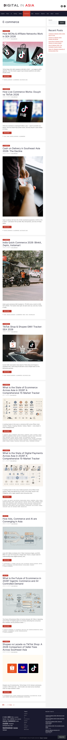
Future (16, 630)
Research (37, 13)
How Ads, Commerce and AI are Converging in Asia (20, 520)
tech (27, 314)
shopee (21, 439)
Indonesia (8, 437)
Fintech (25, 501)
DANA (13, 501)
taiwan (8, 441)
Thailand (16, 441)
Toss (9, 506)
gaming (12, 719)
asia (5, 136)
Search (50, 20)
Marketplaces (6, 438)
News (7, 13)
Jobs (48, 13)
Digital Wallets (19, 501)
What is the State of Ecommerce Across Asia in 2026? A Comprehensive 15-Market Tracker (21, 390)
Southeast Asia (23, 79)
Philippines (39, 438)
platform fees (33, 695)
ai (10, 563)
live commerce (26, 437)
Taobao (12, 441)
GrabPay (37, 501)
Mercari (17, 438)
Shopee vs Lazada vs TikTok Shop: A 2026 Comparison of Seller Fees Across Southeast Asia (22, 647)
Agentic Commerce (8, 629)
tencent (32, 564)
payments (21, 504)
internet (5, 721)
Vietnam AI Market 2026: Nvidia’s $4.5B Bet (55, 718)
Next (11, 704)
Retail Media (26, 564)
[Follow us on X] (65, 6)
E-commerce (26, 13)
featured (4, 718)
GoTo (33, 435)
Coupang (35, 434)
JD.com (16, 437)
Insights (2, 13)
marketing (11, 721)
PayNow (27, 504)
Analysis (18, 563)
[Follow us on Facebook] (62, 6)
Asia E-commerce (13, 434)
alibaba (14, 563)
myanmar (25, 438)
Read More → (7, 76)
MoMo (20, 438)
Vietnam (37, 441)
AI (11, 13)
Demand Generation (34, 629)
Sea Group (16, 439)
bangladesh (21, 434)
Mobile (20, 13)
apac (5, 314)
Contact (57, 13)
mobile (5, 723)
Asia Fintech (16, 500)
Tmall (27, 441)
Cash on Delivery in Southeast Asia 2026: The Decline (21, 149)
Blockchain (26, 729)
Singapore (26, 439)
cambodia (26, 434)
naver (29, 438)
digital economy (8, 79)
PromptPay (5, 505)
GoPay (33, 501)
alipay (5, 500)
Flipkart (30, 435)
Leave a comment (8, 566)
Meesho (12, 438)
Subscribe (61, 737)
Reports (43, 13)
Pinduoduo (5, 439)
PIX (40, 504)
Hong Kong (38, 435)
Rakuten (11, 439)
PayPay (31, 504)
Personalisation (23, 630)
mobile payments (37, 502)
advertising (7, 563)
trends (15, 728)
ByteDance (26, 563)
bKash (28, 500)
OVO (18, 504)
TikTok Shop (22, 441)
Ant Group (10, 500)
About (52, 13)
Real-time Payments (20, 505)
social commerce (33, 439)
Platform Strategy (18, 564)
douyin (18, 435)
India (24, 314)
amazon (6, 434)
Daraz (14, 435)
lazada (20, 437)
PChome (34, 438)
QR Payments (12, 505)
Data (32, 13)
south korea (35, 505)
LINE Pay (25, 502)
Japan (12, 437)
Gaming (15, 13)
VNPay (18, 506)
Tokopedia (32, 441)
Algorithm (18, 629)
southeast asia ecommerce (16, 696)
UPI (11, 506)
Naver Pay (13, 504)
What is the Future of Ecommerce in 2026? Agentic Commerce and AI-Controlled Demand (22, 581)
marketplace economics (23, 695)
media (17, 721)
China (8, 136)
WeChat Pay (24, 506)
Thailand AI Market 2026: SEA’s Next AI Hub (55, 715)
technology (32, 314)
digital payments (8, 230)
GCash (29, 501)
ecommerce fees (8, 695)
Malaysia (33, 437)
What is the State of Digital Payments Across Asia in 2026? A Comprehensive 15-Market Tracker (23, 456)
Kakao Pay (20, 502)
